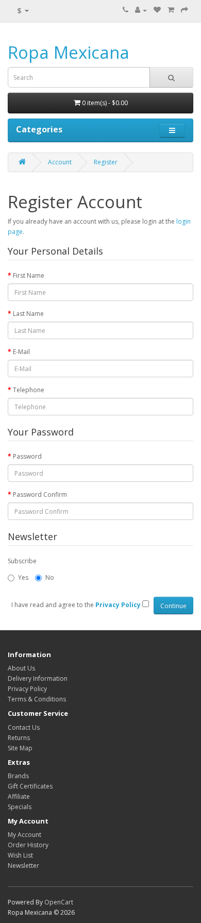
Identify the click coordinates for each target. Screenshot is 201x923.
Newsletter (23, 865)
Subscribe (22, 561)
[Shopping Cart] (170, 10)
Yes (23, 577)
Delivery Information (38, 678)
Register (106, 162)
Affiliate (19, 796)
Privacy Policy (27, 688)
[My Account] (141, 10)
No (49, 577)
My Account (24, 834)
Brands (18, 775)
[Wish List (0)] (157, 10)
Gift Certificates (30, 786)
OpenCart (58, 902)
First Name (28, 275)
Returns (19, 737)
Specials (19, 806)
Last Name (28, 313)
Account (60, 162)
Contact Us (24, 727)
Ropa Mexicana (68, 52)
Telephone (28, 389)
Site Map (20, 748)
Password (27, 456)
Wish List (20, 855)
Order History (28, 845)
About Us (21, 668)
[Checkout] (184, 10)
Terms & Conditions (37, 699)
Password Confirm (40, 494)
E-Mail (21, 351)
